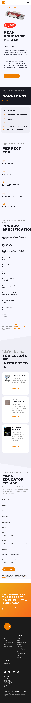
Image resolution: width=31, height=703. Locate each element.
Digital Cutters (20, 638)
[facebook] (9, 672)
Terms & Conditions (15, 691)
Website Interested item (8, 553)
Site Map (24, 691)
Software (19, 640)
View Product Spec (11, 76)
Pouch (6, 7)
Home (5, 638)
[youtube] (14, 672)
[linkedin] (5, 672)
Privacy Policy (7, 691)
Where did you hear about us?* (9, 559)
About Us (6, 640)
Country (4, 532)
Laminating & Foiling (19, 5)
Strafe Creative (16, 699)
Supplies (19, 657)
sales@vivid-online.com (9, 665)
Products (5, 5)
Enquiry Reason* (6, 540)
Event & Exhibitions (8, 642)
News (5, 644)
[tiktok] (18, 672)
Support (6, 648)
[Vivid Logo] (3, 2)
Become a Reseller (8, 646)
